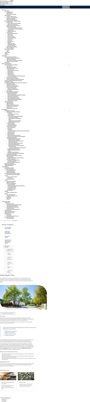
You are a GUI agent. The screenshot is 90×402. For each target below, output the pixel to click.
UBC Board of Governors (12, 93)
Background (10, 112)
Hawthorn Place (11, 72)
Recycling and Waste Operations (14, 162)
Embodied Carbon (11, 134)
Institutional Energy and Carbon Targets (15, 140)
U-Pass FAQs (10, 177)
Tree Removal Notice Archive (13, 89)
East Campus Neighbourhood (13, 70)
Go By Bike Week (10, 190)
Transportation (5, 166)
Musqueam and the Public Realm (13, 105)
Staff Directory (9, 13)
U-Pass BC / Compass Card (12, 176)
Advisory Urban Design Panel (13, 97)
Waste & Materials (11, 133)
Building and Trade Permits (12, 84)
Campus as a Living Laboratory (12, 17)
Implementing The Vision (9, 212)
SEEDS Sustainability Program (10, 164)
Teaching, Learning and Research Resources (16, 153)
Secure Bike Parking (11, 184)
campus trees (5, 348)
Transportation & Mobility (13, 117)
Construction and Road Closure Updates (12, 173)
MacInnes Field (10, 41)
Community (4, 55)
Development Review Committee (14, 98)
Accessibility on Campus (9, 167)
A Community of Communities (12, 205)
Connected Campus (10, 208)
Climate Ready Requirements (13, 144)
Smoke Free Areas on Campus (12, 61)
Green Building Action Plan (12, 137)
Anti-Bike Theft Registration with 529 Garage (16, 185)
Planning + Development (6, 63)
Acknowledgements (10, 218)
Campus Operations (11, 127)
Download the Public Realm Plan (7, 313)
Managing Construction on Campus (13, 174)
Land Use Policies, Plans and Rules (11, 64)
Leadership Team (10, 12)
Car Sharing (9, 196)
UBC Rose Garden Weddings (12, 46)
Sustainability (4, 109)
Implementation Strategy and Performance (16, 157)
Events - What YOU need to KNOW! (14, 23)
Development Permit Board (13, 96)
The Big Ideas (7, 202)
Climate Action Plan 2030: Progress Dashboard (16, 136)
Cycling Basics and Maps (11, 181)
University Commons (11, 45)
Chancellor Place (11, 69)
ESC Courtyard (10, 35)
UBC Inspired (7, 62)
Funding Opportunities (9, 165)
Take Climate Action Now (9, 163)
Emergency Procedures (5, 398)
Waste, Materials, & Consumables (14, 118)
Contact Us (7, 54)
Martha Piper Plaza (11, 43)
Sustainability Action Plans (10, 110)
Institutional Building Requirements (14, 138)
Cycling (6, 180)
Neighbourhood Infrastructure (14, 121)
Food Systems (10, 129)
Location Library (10, 32)
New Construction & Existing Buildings (15, 116)
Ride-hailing (9, 198)
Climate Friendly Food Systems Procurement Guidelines (18, 130)
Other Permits (9, 90)
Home (1, 220)
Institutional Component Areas (13, 148)
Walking (6, 191)
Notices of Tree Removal (12, 88)
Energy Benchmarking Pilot (12, 154)
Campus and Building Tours (12, 192)
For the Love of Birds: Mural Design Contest (17, 147)
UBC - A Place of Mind (4, 2)
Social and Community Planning (10, 56)
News (8, 51)
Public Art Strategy (9, 254)
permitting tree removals (25, 348)
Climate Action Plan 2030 (11, 126)
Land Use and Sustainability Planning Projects (13, 80)
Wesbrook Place (11, 73)
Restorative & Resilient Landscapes (13, 209)
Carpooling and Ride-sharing (12, 195)
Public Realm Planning (9, 101)
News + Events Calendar (9, 49)
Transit (6, 175)
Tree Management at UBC (11, 87)
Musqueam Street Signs (11, 172)
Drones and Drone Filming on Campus (15, 27)
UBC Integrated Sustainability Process (15, 143)
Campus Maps (7, 52)
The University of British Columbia (6, 1)
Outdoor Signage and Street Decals (13, 25)
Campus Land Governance (11, 16)
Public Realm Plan (10, 102)
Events (8, 50)
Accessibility (4, 401)
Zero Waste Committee (12, 161)
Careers (6, 53)
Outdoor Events (9, 22)
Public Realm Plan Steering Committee (15, 99)
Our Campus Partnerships (11, 14)
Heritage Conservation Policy (12, 106)
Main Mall (9, 42)
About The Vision (8, 213)
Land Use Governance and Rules (13, 78)
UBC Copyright (4, 400)
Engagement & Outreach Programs (14, 135)
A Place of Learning (10, 203)
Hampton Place (10, 71)
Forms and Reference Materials (12, 91)
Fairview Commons (11, 36)
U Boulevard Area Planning (12, 77)
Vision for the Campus (6, 201)
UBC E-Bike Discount (11, 189)
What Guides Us (8, 15)
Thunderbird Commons (12, 44)
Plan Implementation (11, 124)
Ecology (9, 119)
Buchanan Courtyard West (12, 33)
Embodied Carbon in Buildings (14, 139)
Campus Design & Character (10, 211)
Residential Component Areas (13, 152)
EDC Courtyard (10, 34)
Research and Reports (11, 171)
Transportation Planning (9, 168)
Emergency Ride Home (11, 194)
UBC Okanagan (66, 7)
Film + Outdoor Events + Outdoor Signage (12, 21)
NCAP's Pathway (11, 115)
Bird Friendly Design (12, 146)
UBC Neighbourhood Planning (12, 68)
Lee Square (10, 40)
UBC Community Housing (11, 59)
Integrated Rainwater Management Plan (14, 155)
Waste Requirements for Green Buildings (16, 145)
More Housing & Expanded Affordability (14, 204)
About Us (3, 9)
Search (12, 0)
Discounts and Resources (11, 183)
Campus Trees (9, 107)
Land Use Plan (9, 65)
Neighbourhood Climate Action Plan (13, 111)
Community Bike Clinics (12, 186)
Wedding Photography (12, 31)
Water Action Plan (10, 156)
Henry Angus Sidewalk (12, 37)
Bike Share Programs (10, 182)
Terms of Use (4, 399)
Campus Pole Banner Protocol (12, 108)
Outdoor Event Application (12, 24)
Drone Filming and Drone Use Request (15, 28)
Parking (8, 199)
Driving (6, 193)
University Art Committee (12, 100)
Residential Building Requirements (14, 149)
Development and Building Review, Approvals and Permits (16, 82)
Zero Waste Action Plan (11, 158)
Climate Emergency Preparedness (14, 120)
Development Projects (9, 81)
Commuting (10, 128)
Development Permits (11, 83)
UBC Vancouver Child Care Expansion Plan (14, 60)
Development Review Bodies (12, 92)
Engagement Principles (11, 18)
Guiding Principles (8, 210)
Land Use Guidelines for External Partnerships (15, 79)
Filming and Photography (11, 26)
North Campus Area (11, 74)
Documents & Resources (12, 125)
